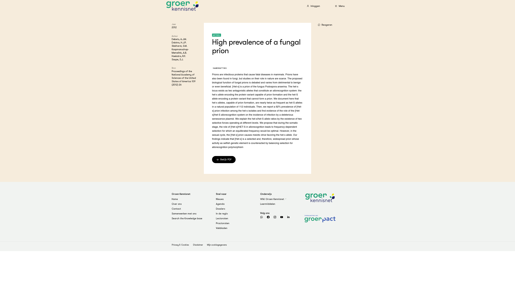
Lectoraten (222, 218)
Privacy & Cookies (180, 245)
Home (175, 199)
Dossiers (220, 208)
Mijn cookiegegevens (217, 245)
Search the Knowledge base (187, 218)
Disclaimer (198, 245)
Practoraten (222, 223)
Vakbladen (221, 228)
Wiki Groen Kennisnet (272, 199)
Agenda (220, 204)
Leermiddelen (267, 204)
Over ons (177, 204)
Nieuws (220, 199)
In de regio (222, 213)
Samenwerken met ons (184, 213)
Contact (176, 208)
